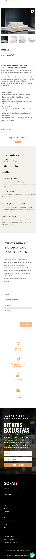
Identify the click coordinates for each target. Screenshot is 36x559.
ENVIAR (26, 324)
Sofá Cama (6, 1)
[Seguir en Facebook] (16, 142)
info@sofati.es (8, 494)
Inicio (1, 1)
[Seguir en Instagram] (19, 142)
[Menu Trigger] (31, 3)
